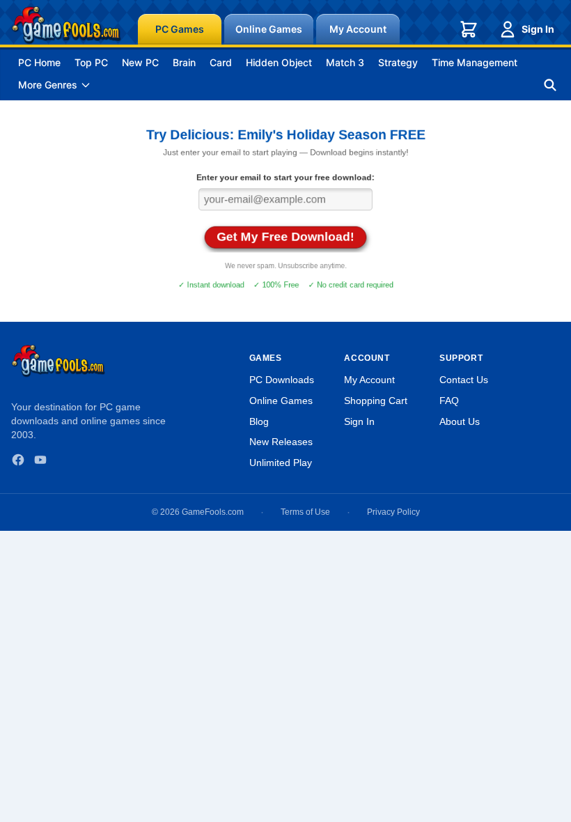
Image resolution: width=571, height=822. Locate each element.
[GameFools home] (66, 25)
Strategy (398, 62)
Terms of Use (305, 512)
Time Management (474, 62)
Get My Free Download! (285, 235)
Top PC (91, 62)
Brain (184, 62)
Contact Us (463, 379)
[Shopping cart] (468, 29)
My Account (357, 29)
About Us (459, 421)
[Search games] (550, 85)
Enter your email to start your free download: (285, 177)
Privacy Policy (393, 512)
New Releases (281, 441)
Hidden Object (279, 62)
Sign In (538, 29)
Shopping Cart (375, 400)
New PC (140, 62)
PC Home (39, 62)
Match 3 (345, 62)
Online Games (268, 29)
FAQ (449, 400)
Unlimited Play (280, 462)
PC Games (179, 29)
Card (221, 62)
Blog (259, 421)
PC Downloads (281, 379)
